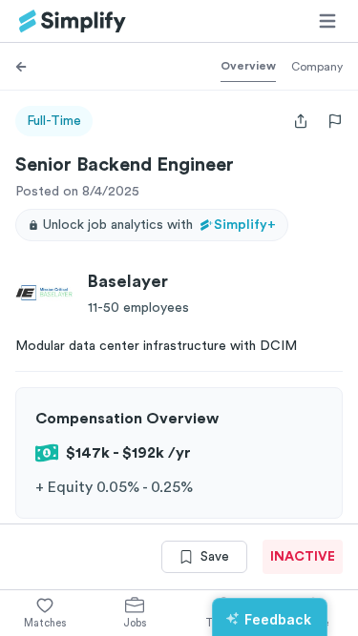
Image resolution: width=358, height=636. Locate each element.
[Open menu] (327, 21)
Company (317, 66)
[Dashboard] (72, 21)
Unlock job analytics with (159, 225)
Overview (248, 66)
